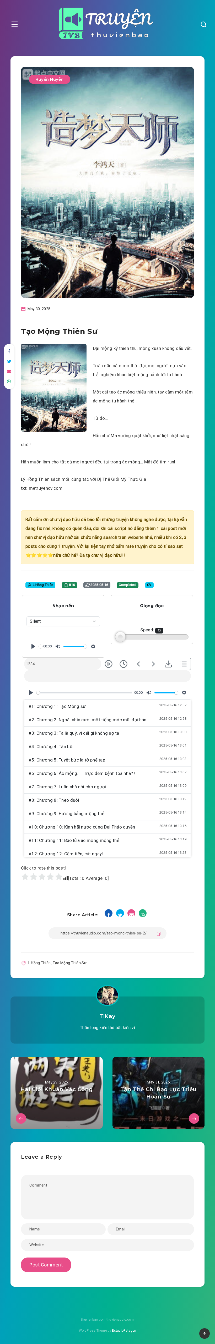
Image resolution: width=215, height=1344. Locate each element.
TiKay (107, 1016)
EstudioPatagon (124, 1330)
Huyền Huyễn (49, 79)
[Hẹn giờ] (123, 664)
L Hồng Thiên (39, 963)
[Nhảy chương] (108, 664)
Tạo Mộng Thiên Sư (70, 963)
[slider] (40, 646)
